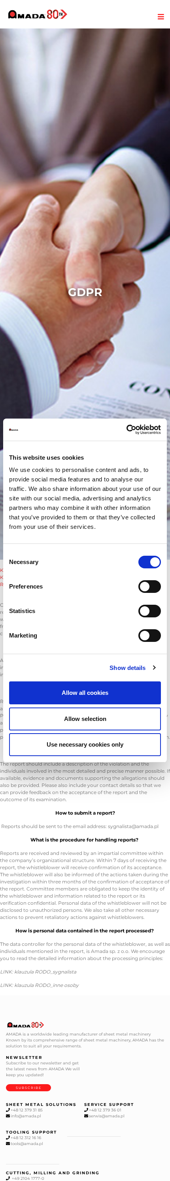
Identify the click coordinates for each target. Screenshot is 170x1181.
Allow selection (85, 718)
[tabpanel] (85, 294)
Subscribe (29, 1088)
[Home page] (38, 14)
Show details (127, 667)
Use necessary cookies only (85, 744)
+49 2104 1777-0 (27, 1178)
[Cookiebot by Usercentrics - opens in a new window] (126, 429)
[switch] (149, 586)
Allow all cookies (85, 692)
